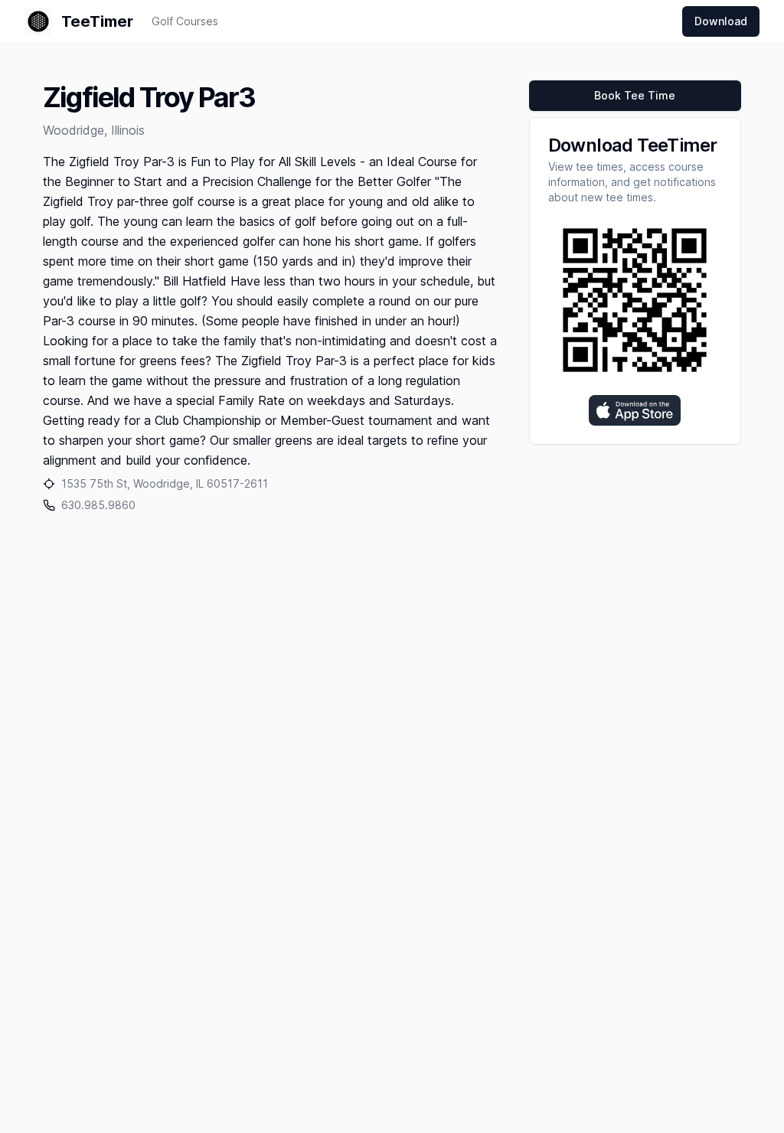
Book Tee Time (634, 95)
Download (720, 21)
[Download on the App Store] (635, 410)
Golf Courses (185, 21)
